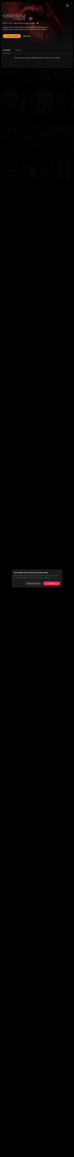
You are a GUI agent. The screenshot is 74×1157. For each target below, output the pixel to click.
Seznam (28, 36)
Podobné (6, 50)
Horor (15, 23)
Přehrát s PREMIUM (13, 36)
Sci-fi (28, 23)
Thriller (32, 23)
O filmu (18, 50)
